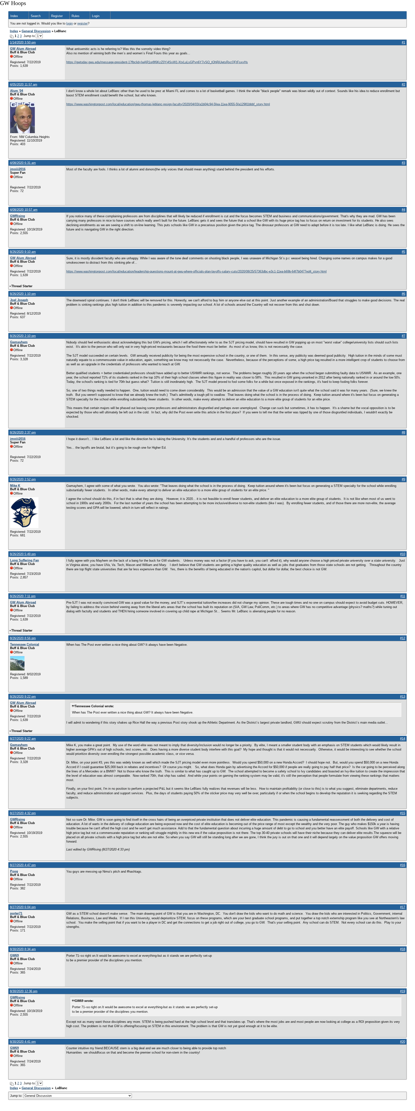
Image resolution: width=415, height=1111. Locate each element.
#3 (403, 163)
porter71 (16, 913)
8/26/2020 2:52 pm (23, 479)
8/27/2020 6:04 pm (23, 907)
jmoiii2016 (17, 169)
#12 (402, 638)
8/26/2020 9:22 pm (23, 696)
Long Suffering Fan (24, 560)
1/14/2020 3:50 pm (23, 42)
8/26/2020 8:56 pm (23, 638)
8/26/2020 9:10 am (23, 252)
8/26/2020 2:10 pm (23, 336)
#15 (402, 813)
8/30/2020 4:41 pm (23, 1041)
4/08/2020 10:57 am (23, 209)
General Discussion (36, 31)
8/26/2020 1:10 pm (23, 294)
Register (57, 16)
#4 (403, 209)
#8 (403, 432)
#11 (402, 596)
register (82, 23)
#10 (402, 554)
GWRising (17, 216)
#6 (403, 294)
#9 (403, 479)
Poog (14, 871)
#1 (403, 42)
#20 (402, 1041)
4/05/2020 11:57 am (23, 84)
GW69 (14, 955)
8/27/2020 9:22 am (23, 738)
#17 (402, 907)
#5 (403, 252)
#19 (402, 991)
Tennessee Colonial (24, 644)
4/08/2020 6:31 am (23, 163)
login (69, 23)
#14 (402, 738)
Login (95, 16)
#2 (403, 84)
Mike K (15, 485)
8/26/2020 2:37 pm (23, 432)
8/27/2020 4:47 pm (23, 865)
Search (36, 16)
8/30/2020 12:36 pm (23, 991)
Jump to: (16, 1096)
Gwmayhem (19, 342)
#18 (402, 949)
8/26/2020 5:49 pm (23, 554)
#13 (402, 696)
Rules (75, 16)
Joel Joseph (19, 300)
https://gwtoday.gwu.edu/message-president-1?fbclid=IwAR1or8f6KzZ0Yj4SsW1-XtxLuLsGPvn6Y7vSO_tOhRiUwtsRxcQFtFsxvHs (157, 62)
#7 (403, 336)
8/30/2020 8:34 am (23, 949)
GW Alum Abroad (23, 48)
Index (14, 16)
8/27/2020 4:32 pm (23, 813)
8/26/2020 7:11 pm (23, 596)
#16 (402, 865)
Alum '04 (16, 91)
